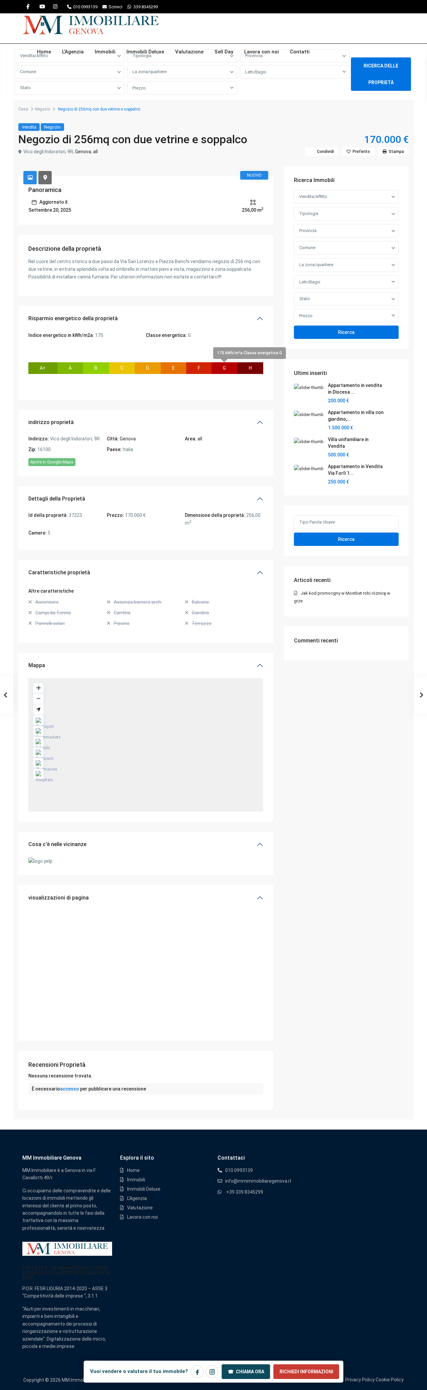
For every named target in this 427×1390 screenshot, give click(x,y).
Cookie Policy (390, 1379)
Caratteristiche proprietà (59, 572)
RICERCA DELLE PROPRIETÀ (381, 74)
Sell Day (224, 52)
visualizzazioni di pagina (58, 898)
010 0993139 (85, 6)
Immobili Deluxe (145, 52)
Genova (83, 151)
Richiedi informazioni (306, 1371)
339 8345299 (145, 6)
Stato (25, 87)
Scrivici (115, 6)
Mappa (36, 665)
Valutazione (189, 52)
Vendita (29, 127)
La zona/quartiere (149, 71)
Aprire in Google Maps (51, 461)
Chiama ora (246, 1371)
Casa (23, 109)
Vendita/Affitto (313, 196)
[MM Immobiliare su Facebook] (197, 1371)
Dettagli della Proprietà (56, 498)
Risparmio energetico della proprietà (73, 318)
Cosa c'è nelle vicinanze (57, 844)
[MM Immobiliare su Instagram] (212, 1371)
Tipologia (308, 213)
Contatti (300, 52)
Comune (28, 71)
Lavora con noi (261, 52)
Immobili (105, 52)
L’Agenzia (73, 52)
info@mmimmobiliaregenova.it (258, 1181)
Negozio (42, 109)
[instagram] (55, 6)
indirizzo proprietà (51, 422)
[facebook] (28, 6)
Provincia (308, 230)
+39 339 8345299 (244, 1192)
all (95, 151)
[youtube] (41, 6)
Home (44, 52)
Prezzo (139, 87)
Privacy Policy (360, 1379)
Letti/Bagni (255, 71)
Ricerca (346, 332)
